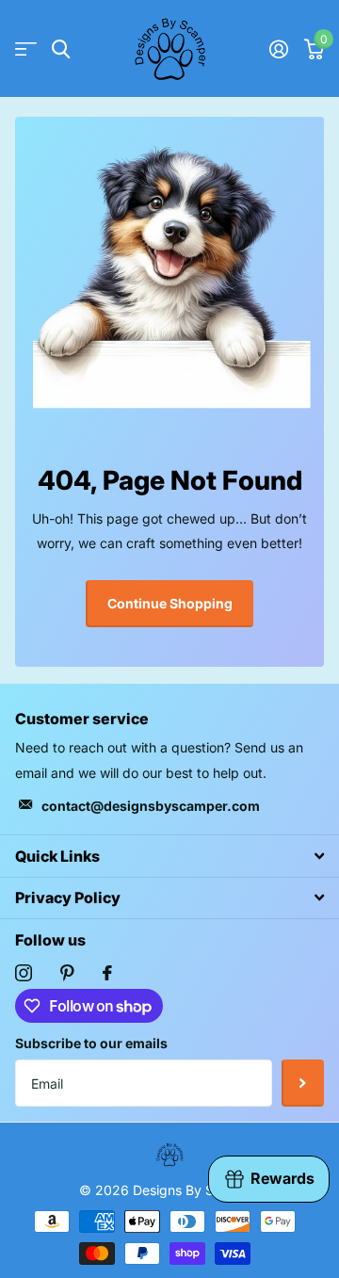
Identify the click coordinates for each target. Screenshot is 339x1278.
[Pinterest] (67, 972)
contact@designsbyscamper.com (150, 806)
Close (169, 855)
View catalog (26, 49)
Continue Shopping (170, 603)
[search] (61, 49)
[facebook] (107, 972)
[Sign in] (278, 49)
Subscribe (303, 1083)
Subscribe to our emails (91, 1043)
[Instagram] (23, 972)
